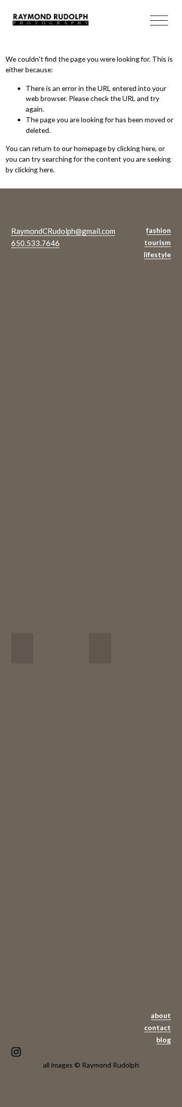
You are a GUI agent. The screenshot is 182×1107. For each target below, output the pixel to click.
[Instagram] (16, 1052)
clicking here (136, 148)
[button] (22, 648)
